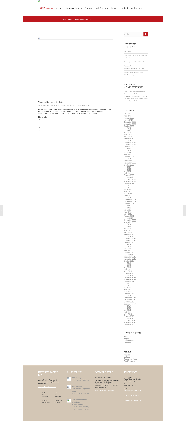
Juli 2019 (127, 245)
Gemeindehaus (129, 341)
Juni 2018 (127, 265)
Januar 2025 (128, 140)
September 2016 (130, 304)
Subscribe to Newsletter (58, 394)
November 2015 (130, 322)
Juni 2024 (127, 151)
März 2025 (128, 136)
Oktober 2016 (129, 302)
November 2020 (130, 222)
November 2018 (130, 259)
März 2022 (128, 193)
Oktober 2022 (129, 183)
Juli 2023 (127, 167)
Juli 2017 (127, 283)
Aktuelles (65, 105)
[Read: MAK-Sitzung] (69, 379)
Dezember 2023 (130, 161)
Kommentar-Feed (130, 359)
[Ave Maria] (75, 68)
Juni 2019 (127, 247)
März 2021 (128, 214)
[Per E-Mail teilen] (41, 130)
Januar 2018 (128, 275)
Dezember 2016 (130, 298)
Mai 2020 (127, 228)
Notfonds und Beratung (96, 8)
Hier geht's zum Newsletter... (105, 390)
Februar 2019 (129, 253)
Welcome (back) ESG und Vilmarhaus (135, 62)
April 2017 (128, 290)
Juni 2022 (127, 187)
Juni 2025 (127, 130)
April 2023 (128, 173)
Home (48, 8)
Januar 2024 (128, 159)
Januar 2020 (128, 236)
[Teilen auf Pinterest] (41, 127)
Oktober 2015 (129, 324)
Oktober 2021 (129, 204)
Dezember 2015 (130, 320)
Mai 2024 (127, 153)
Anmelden (128, 355)
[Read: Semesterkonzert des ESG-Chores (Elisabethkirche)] (69, 400)
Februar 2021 (129, 216)
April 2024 (128, 155)
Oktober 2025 (129, 126)
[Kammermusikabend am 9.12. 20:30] (1, 210)
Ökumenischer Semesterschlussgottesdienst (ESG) (83, 388)
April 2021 (128, 212)
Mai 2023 (127, 171)
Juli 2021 (127, 206)
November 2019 (130, 240)
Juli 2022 (127, 185)
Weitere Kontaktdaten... (132, 395)
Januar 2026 (128, 120)
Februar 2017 (129, 294)
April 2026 (128, 116)
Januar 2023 (128, 177)
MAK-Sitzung (128, 51)
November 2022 (130, 181)
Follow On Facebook (45, 394)
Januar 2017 (128, 296)
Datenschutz (137, 400)
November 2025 (130, 124)
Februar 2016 (129, 316)
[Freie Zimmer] (184, 210)
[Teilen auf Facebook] (41, 119)
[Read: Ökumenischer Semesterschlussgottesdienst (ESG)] (69, 387)
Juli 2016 (127, 306)
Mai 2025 (127, 132)
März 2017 (128, 292)
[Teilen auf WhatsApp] (41, 125)
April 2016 (128, 312)
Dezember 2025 (130, 122)
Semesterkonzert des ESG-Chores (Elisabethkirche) (79, 402)
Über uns (58, 8)
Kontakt (124, 8)
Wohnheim (136, 8)
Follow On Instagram (46, 401)
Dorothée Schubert (85, 105)
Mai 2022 (127, 189)
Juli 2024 (127, 149)
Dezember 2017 (130, 277)
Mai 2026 (127, 114)
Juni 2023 (127, 169)
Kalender (127, 343)
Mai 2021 (127, 210)
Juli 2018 (127, 263)
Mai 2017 (127, 287)
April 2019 (128, 251)
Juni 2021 (127, 208)
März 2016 (128, 314)
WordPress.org (129, 361)
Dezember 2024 (130, 142)
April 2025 (128, 134)
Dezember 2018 (130, 257)
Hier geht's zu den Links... (47, 387)
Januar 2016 (128, 318)
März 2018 (128, 271)
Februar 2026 (129, 118)
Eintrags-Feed (129, 357)
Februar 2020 (129, 234)
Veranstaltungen (74, 8)
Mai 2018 (127, 267)
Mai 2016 (127, 310)
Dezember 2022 (130, 179)
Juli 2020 (127, 224)
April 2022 (128, 191)
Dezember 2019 (130, 238)
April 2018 (128, 269)
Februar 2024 (129, 157)
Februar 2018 (129, 273)
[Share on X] (41, 122)
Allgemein (72, 105)
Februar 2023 (129, 175)
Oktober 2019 (129, 243)
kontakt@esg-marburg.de (133, 390)
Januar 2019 (128, 255)
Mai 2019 (127, 249)
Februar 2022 (129, 196)
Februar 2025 (129, 138)
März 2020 (128, 232)
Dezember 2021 (130, 200)
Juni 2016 (127, 308)
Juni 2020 (127, 226)
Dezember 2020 (130, 220)
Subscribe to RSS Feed (58, 401)
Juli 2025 (127, 128)
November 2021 (130, 202)
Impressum (128, 400)
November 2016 (130, 300)
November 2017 (130, 279)
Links (114, 8)
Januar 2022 (128, 198)
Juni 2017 (127, 285)
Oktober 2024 (129, 146)
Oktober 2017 (129, 281)
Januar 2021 (128, 218)
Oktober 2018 (129, 261)
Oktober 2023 (129, 165)
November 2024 (130, 144)
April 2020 (128, 230)
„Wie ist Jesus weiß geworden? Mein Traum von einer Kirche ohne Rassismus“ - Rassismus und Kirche (134, 93)
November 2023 (130, 163)
